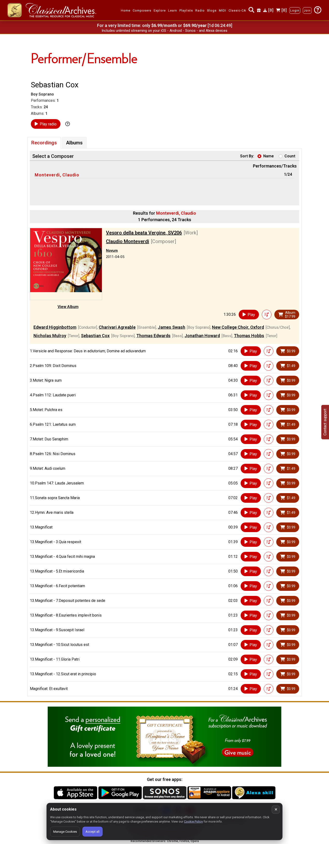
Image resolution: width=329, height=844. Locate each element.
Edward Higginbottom (54, 327)
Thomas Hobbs (249, 335)
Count (289, 156)
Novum (112, 250)
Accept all (92, 831)
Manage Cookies (65, 831)
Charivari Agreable (117, 327)
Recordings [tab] (44, 143)
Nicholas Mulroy (49, 335)
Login (294, 10)
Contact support (325, 422)
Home (125, 10)
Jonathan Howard (202, 335)
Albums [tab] (74, 143)
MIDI (222, 10)
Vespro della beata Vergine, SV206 (144, 233)
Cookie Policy (193, 821)
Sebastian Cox (95, 335)
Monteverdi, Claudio (57, 174)
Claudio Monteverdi (127, 241)
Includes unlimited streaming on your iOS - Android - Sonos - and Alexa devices (164, 30)
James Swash (171, 327)
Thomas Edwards (153, 335)
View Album (68, 306)
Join (307, 10)
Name (268, 156)
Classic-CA (237, 10)
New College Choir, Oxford (238, 327)
